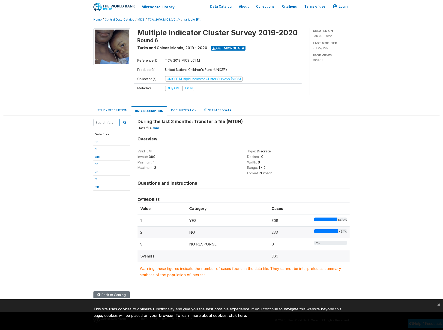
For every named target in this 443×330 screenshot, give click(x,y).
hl (96, 149)
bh (96, 164)
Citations (289, 6)
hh (96, 141)
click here (237, 315)
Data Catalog (221, 6)
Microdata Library (158, 7)
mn (97, 186)
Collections (265, 6)
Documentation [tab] (184, 110)
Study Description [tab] (112, 110)
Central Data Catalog (120, 19)
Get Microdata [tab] (219, 110)
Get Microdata (230, 48)
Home (97, 19)
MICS (141, 19)
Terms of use (314, 6)
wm (97, 156)
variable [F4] (192, 19)
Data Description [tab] (149, 111)
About (244, 6)
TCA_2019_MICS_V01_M (164, 19)
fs (96, 179)
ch (96, 171)
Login (343, 6)
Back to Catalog (113, 295)
